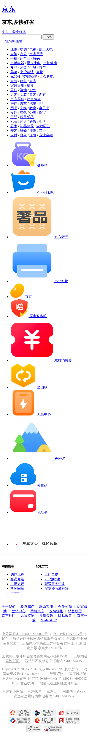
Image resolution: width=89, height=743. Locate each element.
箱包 (23, 112)
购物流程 (17, 574)
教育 (32, 108)
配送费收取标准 (56, 588)
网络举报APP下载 (44, 720)
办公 (23, 54)
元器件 (15, 76)
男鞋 (13, 90)
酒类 (23, 67)
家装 (13, 81)
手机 (13, 58)
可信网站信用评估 (20, 713)
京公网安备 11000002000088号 (25, 634)
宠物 (39, 72)
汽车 (23, 103)
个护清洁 (27, 72)
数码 (36, 58)
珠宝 (42, 112)
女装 (23, 94)
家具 (32, 81)
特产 (42, 67)
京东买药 (17, 99)
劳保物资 (30, 76)
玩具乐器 (27, 117)
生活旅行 (17, 584)
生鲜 (32, 67)
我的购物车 (13, 41)
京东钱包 (34, 691)
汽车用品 (36, 103)
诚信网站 (69, 713)
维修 (23, 130)
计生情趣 (34, 99)
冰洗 (13, 49)
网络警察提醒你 (44, 713)
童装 (32, 94)
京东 (9, 9)
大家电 (15, 593)
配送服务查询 (54, 584)
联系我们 (27, 606)
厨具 (30, 85)
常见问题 (17, 588)
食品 (13, 67)
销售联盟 (75, 611)
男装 (13, 94)
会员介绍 (17, 579)
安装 (13, 130)
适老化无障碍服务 (33, 728)
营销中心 (18, 611)
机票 (13, 121)
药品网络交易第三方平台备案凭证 (48, 643)
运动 (23, 90)
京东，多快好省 (14, 32)
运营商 (25, 58)
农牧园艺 (43, 126)
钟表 (32, 112)
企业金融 (46, 135)
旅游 (32, 121)
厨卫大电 (46, 49)
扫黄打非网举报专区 (69, 720)
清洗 (32, 130)
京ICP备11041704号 (68, 634)
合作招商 (65, 606)
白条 (23, 135)
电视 (32, 49)
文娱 (23, 108)
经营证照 (57, 674)
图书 (13, 108)
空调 (23, 49)
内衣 (42, 94)
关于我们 (9, 606)
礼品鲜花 (27, 126)
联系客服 (46, 606)
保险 (32, 135)
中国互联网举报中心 (20, 720)
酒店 (23, 121)
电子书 (44, 108)
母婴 (13, 117)
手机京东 (37, 611)
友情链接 (56, 611)
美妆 (13, 72)
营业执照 (27, 683)
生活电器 (17, 63)
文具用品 (36, 54)
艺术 (13, 126)
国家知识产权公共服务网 (53, 728)
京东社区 (9, 615)
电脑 (13, 54)
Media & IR (49, 620)
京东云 (52, 691)
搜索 (48, 36)
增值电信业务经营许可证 (59, 683)
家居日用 (17, 85)
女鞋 (13, 112)
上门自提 (51, 574)
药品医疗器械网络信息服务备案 (37, 638)
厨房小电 (34, 63)
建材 (23, 81)
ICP (5, 638)
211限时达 (52, 579)
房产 (13, 103)
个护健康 (50, 63)
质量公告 (46, 615)
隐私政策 (65, 615)
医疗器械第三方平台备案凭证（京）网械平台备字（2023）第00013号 (44, 678)
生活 (42, 121)
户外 (32, 90)
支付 (13, 135)
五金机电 (47, 76)
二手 (42, 130)
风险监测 (27, 615)
